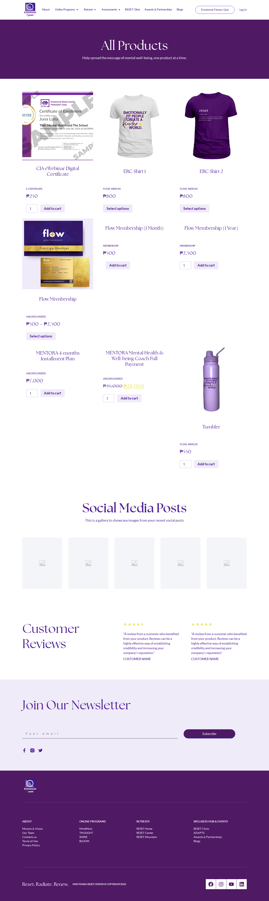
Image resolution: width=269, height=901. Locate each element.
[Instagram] (221, 884)
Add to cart (52, 208)
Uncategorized (36, 317)
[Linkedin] (242, 884)
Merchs (116, 189)
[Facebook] (211, 884)
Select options (118, 208)
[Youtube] (231, 884)
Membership (110, 246)
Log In (243, 9)
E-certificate (34, 189)
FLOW (106, 189)
